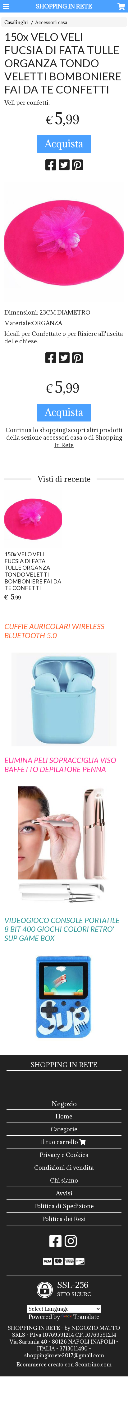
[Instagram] (71, 1244)
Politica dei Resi (64, 1219)
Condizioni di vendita (64, 1167)
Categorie (64, 1129)
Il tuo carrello (60, 1142)
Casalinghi (16, 22)
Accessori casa (51, 22)
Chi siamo (64, 1180)
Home (64, 1116)
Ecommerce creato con (64, 1364)
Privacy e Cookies (64, 1154)
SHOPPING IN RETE (64, 6)
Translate (86, 1316)
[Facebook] (55, 1244)
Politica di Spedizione (64, 1206)
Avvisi (64, 1193)
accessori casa (62, 437)
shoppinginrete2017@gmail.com (64, 1355)
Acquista (64, 143)
